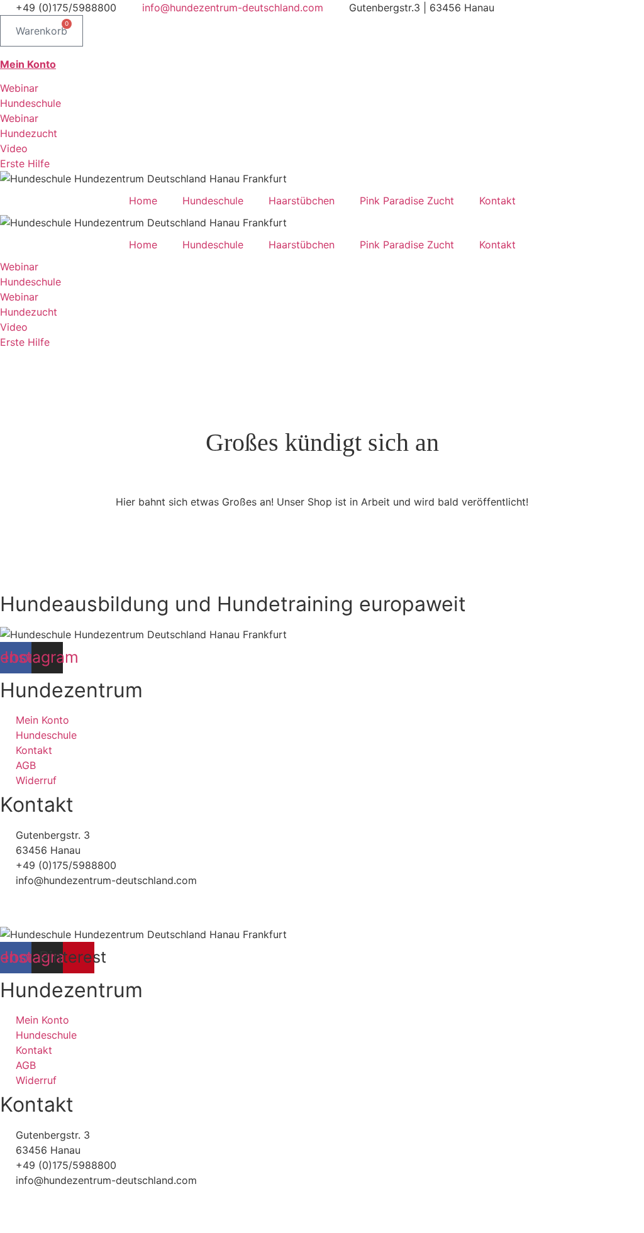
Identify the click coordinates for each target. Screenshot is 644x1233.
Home (143, 200)
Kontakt (497, 200)
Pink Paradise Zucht (407, 200)
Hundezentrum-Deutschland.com (91, 895)
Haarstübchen (302, 200)
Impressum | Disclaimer (55, 919)
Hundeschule (212, 200)
